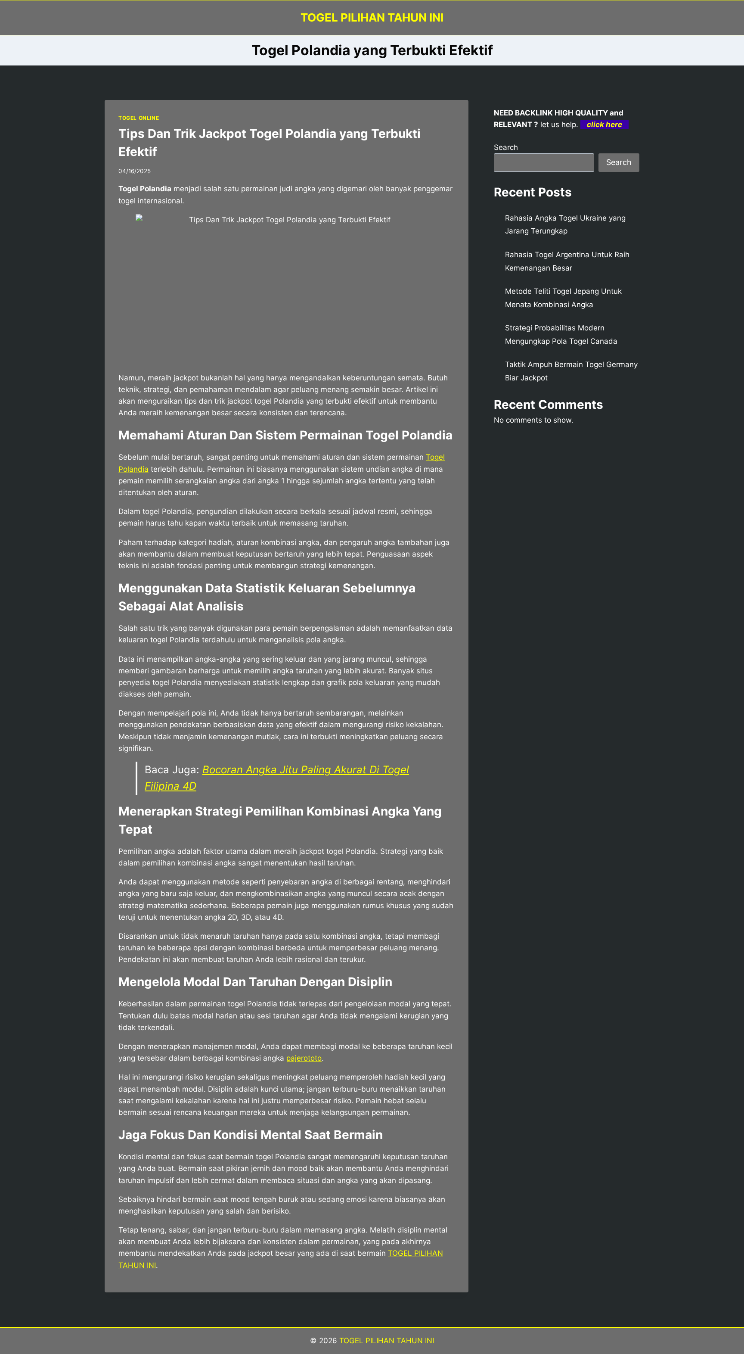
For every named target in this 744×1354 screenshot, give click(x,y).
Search (506, 147)
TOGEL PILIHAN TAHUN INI (385, 1340)
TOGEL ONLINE (138, 118)
